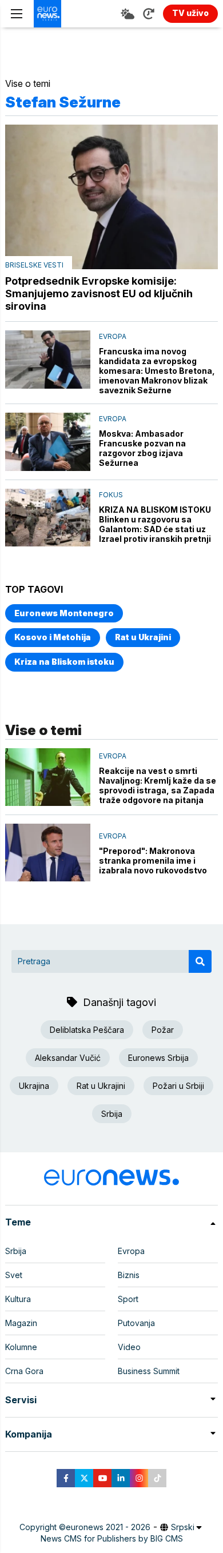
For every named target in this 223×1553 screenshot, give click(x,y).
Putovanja (136, 1323)
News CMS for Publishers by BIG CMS (112, 1538)
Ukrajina (34, 1086)
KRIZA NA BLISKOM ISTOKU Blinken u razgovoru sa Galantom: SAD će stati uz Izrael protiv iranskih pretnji (155, 524)
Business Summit (149, 1371)
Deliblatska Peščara (87, 1030)
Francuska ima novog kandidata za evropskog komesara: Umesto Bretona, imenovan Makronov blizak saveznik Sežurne (157, 370)
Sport (128, 1299)
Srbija (111, 1114)
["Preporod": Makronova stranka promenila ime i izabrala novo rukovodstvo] (47, 852)
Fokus (111, 494)
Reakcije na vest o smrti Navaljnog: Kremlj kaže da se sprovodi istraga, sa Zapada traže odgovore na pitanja (157, 785)
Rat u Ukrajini (143, 637)
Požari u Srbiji (178, 1086)
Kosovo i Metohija (52, 637)
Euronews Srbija (158, 1058)
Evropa (112, 336)
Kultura (18, 1299)
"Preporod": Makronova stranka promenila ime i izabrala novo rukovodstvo (153, 860)
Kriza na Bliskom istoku (64, 661)
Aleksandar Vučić (68, 1058)
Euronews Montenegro (64, 613)
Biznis (129, 1275)
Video (129, 1347)
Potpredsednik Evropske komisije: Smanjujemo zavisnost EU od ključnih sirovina (99, 293)
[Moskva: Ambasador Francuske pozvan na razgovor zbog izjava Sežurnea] (47, 441)
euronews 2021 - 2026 (108, 1527)
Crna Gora (24, 1371)
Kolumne (21, 1347)
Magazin (21, 1323)
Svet (13, 1275)
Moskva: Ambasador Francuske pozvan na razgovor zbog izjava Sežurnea (142, 448)
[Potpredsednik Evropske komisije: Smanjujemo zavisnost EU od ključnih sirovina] (111, 197)
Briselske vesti (34, 265)
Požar (163, 1030)
